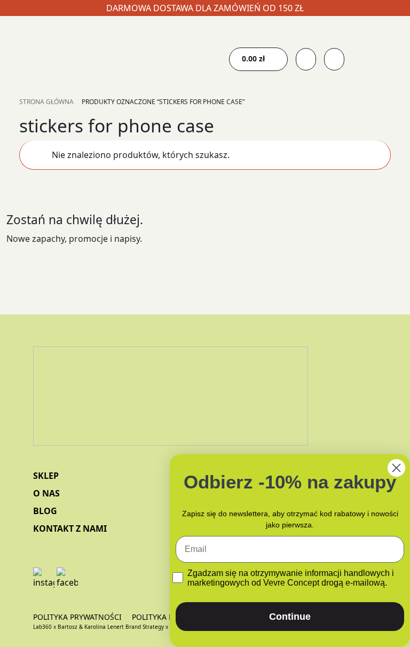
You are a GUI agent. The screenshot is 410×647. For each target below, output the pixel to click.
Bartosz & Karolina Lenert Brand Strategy (111, 626)
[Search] (334, 59)
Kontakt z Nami (70, 528)
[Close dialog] (396, 468)
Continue (290, 616)
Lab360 (42, 626)
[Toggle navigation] (147, 54)
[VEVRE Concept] (170, 406)
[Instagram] (43, 578)
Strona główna (46, 101)
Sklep (46, 476)
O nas (46, 493)
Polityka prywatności (77, 617)
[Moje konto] (306, 59)
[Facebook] (67, 578)
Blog (45, 511)
